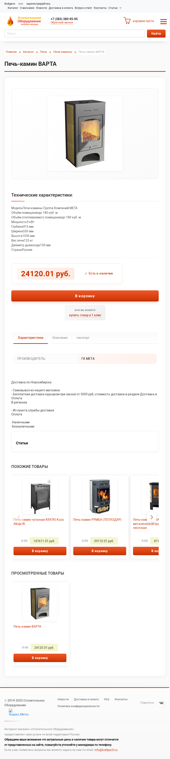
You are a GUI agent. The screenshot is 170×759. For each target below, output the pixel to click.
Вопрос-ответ (83, 7)
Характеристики (30, 338)
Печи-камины (62, 51)
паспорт (83, 338)
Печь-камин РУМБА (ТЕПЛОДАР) (97, 519)
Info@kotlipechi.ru (106, 749)
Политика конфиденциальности (78, 706)
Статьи (113, 7)
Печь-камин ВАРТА (27, 626)
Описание (60, 338)
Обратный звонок (62, 22)
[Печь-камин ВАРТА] (85, 133)
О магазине (27, 7)
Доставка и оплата (61, 7)
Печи (43, 51)
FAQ (106, 699)
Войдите (9, 3)
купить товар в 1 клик (85, 315)
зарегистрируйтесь (38, 3)
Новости (41, 7)
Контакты (100, 7)
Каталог (13, 7)
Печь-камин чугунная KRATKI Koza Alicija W (39, 521)
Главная (11, 51)
